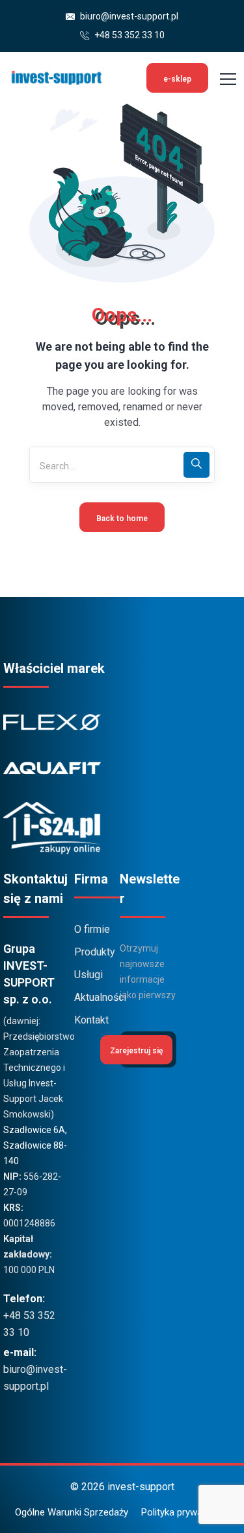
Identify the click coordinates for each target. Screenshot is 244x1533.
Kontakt (91, 1020)
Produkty (93, 952)
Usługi (88, 974)
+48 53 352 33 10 (128, 35)
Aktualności (93, 997)
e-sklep (177, 79)
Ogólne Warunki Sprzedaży (71, 1512)
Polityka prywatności (185, 1512)
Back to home (122, 518)
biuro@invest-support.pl (128, 16)
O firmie (92, 929)
